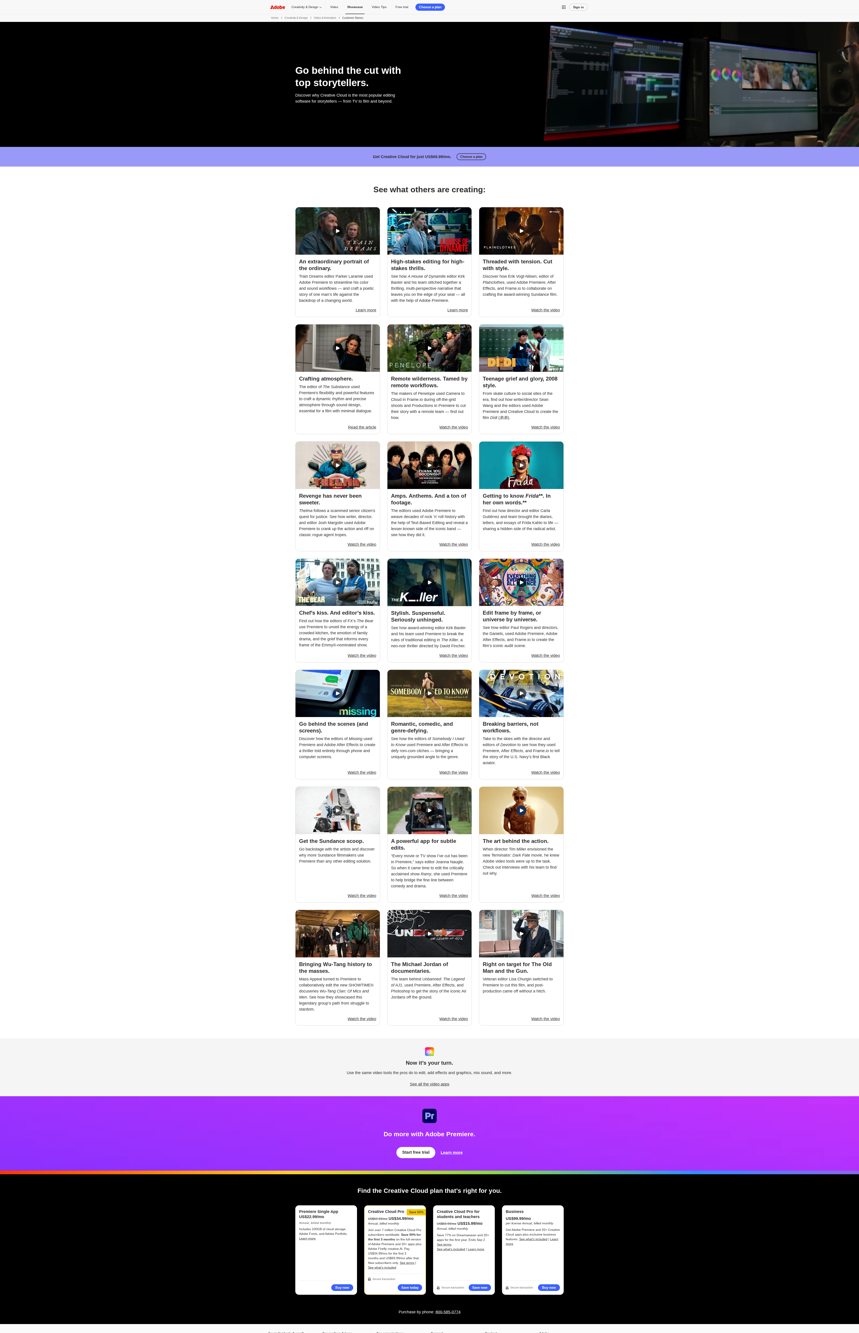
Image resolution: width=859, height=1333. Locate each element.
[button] (563, 7)
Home (275, 17)
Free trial (401, 7)
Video (334, 7)
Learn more (366, 310)
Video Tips (379, 7)
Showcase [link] (355, 7)
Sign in (578, 7)
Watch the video (545, 310)
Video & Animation (325, 17)
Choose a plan (430, 7)
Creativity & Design (304, 7)
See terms (407, 1263)
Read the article (362, 427)
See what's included (382, 1267)
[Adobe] (277, 7)
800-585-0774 (448, 1312)
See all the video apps (429, 1084)
